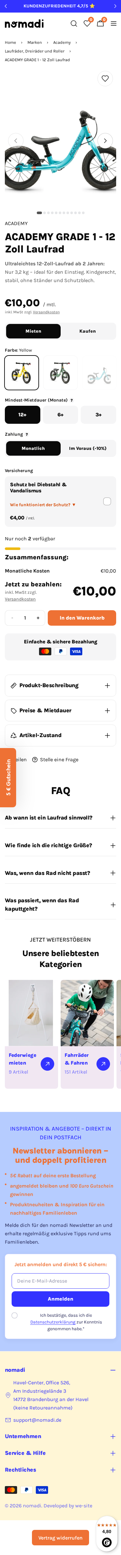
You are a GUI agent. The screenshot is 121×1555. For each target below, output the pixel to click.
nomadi (32, 1506)
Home (10, 42)
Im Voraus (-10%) (87, 448)
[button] (39, 213)
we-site (83, 1506)
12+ (22, 415)
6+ (60, 415)
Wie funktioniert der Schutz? (43, 504)
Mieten (33, 331)
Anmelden (60, 1299)
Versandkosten (46, 312)
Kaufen (87, 331)
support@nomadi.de (37, 1420)
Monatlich (33, 448)
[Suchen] (73, 23)
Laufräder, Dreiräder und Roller (35, 51)
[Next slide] (105, 140)
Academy (62, 42)
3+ (99, 415)
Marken (34, 42)
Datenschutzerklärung (53, 1322)
